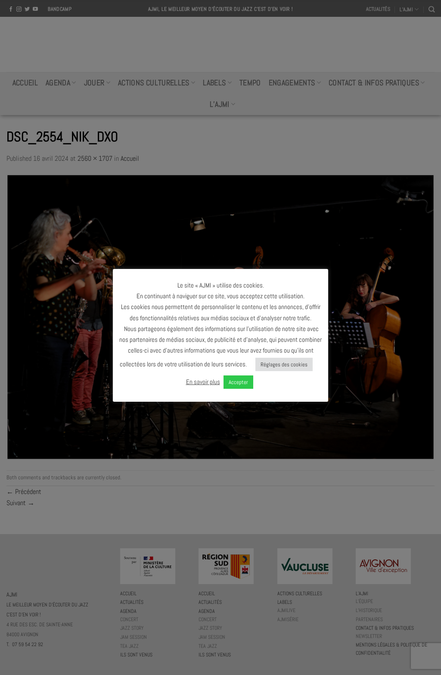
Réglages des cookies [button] (284, 364)
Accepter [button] (238, 382)
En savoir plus (203, 382)
